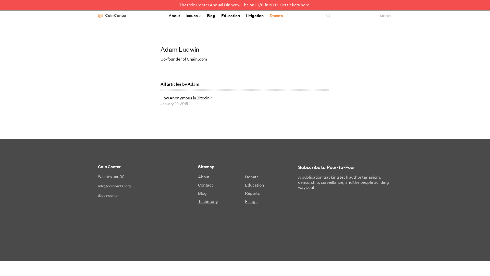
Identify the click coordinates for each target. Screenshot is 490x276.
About (174, 16)
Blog (211, 16)
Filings (251, 201)
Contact (205, 185)
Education (230, 16)
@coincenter (108, 195)
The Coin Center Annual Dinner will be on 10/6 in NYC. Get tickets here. (245, 5)
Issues (192, 16)
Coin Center (116, 15)
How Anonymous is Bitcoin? (186, 98)
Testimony (208, 201)
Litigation (254, 16)
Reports (252, 193)
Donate (276, 16)
